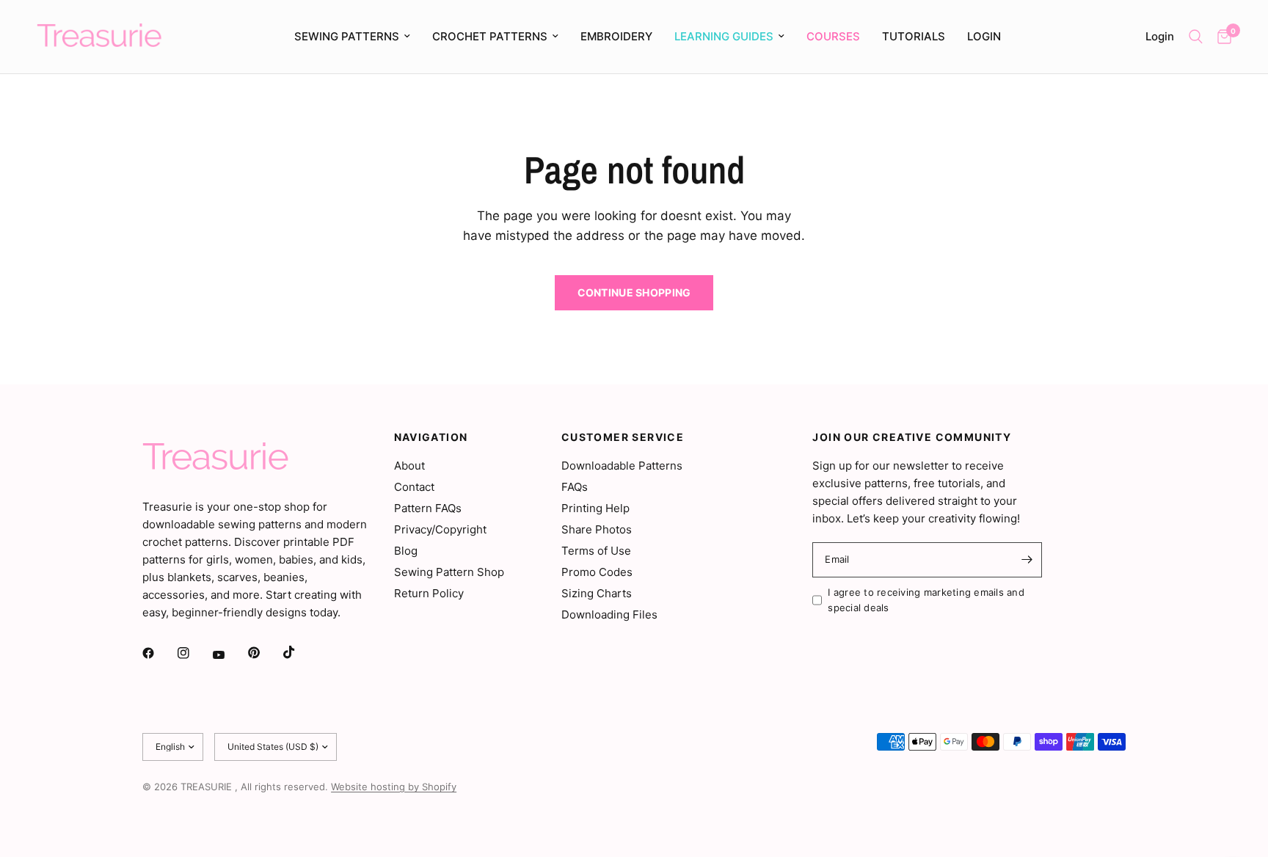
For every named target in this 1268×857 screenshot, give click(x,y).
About (409, 466)
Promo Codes (597, 572)
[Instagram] (194, 653)
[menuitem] (352, 37)
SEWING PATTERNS (346, 36)
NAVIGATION (431, 437)
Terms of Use (596, 551)
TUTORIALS (913, 36)
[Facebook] (158, 653)
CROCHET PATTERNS (489, 36)
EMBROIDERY (616, 36)
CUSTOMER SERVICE (622, 437)
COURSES (833, 36)
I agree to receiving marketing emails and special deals (926, 599)
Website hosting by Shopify (393, 786)
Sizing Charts (596, 593)
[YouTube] (229, 654)
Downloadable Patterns (621, 466)
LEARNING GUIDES (723, 36)
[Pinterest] (264, 652)
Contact (414, 487)
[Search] (1195, 36)
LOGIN (984, 36)
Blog (406, 551)
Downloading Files (609, 614)
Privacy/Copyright (440, 529)
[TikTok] (299, 652)
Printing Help (595, 508)
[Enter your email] (1027, 559)
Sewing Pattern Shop (449, 572)
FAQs (574, 487)
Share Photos (596, 529)
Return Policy (429, 593)
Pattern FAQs (428, 508)
